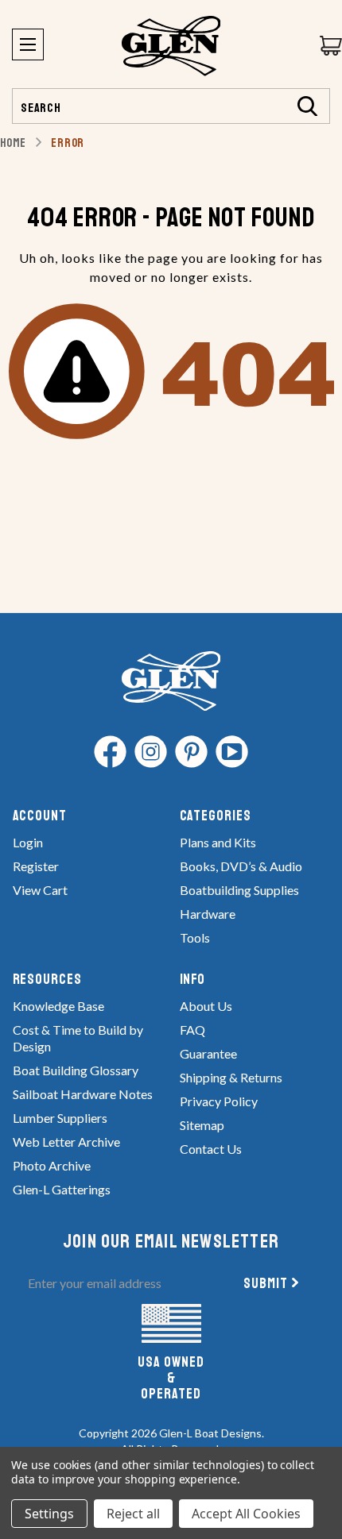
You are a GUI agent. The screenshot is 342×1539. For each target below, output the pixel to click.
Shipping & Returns (231, 1077)
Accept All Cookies (246, 1513)
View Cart (40, 889)
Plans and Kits (218, 842)
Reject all (133, 1513)
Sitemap (202, 1124)
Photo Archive (52, 1165)
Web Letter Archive (66, 1141)
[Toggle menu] (28, 44)
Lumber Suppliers (60, 1117)
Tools (195, 937)
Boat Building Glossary (75, 1070)
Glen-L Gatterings (62, 1189)
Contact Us (211, 1148)
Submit (265, 1283)
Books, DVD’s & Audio (241, 866)
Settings (49, 1513)
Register (36, 866)
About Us (206, 1005)
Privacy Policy (219, 1101)
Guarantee (208, 1053)
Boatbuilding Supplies (239, 889)
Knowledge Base (58, 1005)
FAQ (192, 1029)
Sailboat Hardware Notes (83, 1093)
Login (28, 842)
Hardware (207, 913)
